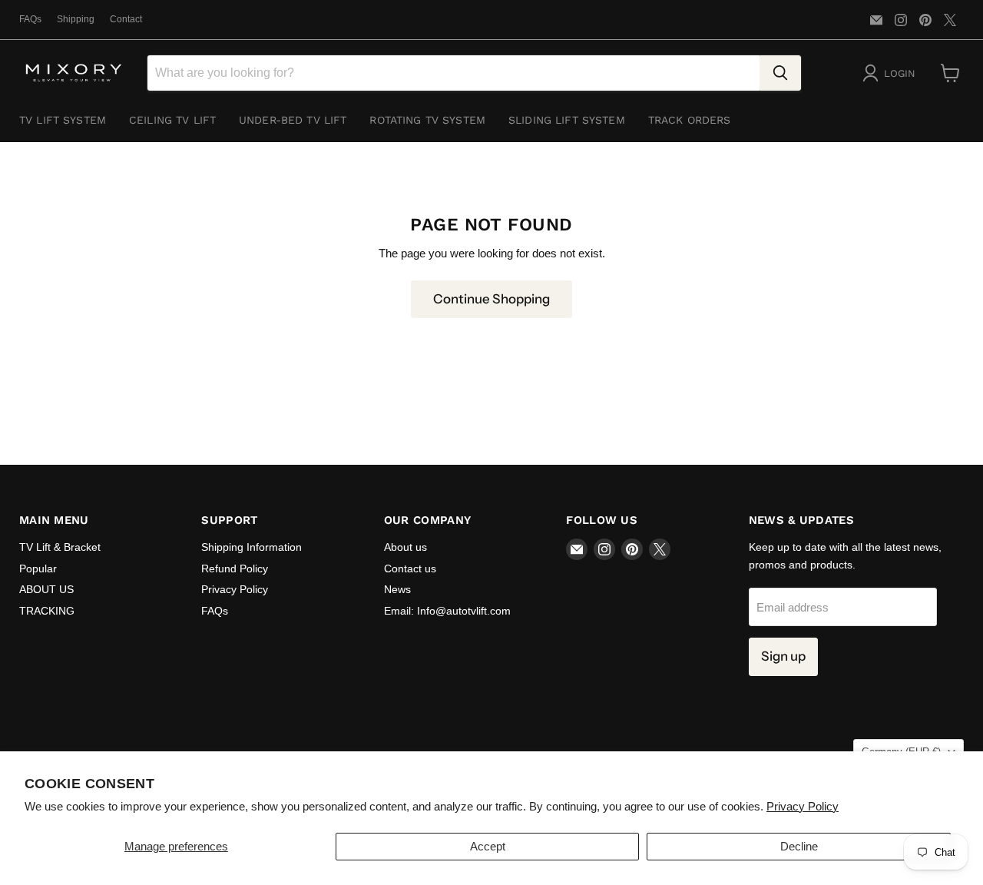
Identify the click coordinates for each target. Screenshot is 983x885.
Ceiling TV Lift (172, 120)
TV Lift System (62, 120)
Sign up (783, 656)
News (397, 589)
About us (405, 547)
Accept (487, 846)
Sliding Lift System (566, 120)
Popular (38, 568)
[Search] (780, 73)
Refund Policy (234, 568)
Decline (799, 846)
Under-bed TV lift (292, 120)
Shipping (75, 19)
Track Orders (689, 120)
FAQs (30, 19)
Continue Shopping (491, 299)
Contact (126, 19)
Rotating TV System (427, 120)
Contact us (410, 568)
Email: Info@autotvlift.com (447, 611)
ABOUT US (46, 589)
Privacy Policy (802, 806)
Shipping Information (251, 547)
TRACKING (46, 611)
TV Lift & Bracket (60, 547)
